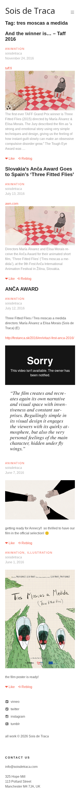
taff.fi (39, 108)
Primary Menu (72, 12)
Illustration (40, 552)
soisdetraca (13, 53)
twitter (15, 709)
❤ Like (10, 158)
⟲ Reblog (25, 158)
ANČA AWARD (21, 289)
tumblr (15, 724)
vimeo (15, 701)
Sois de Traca (30, 10)
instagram (18, 716)
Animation (15, 48)
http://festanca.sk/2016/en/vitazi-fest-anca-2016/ (39, 338)
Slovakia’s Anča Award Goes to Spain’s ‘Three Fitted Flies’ (39, 171)
